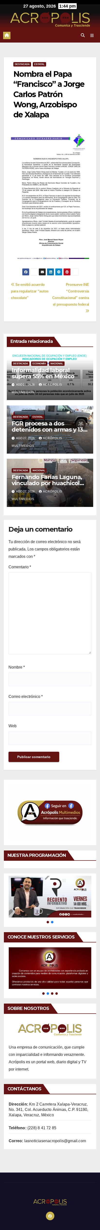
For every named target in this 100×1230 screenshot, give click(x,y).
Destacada (22, 64)
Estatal (39, 64)
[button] (83, 35)
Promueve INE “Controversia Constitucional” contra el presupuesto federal (70, 294)
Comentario (19, 567)
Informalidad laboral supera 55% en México (43, 373)
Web (12, 726)
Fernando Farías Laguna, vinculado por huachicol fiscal (47, 483)
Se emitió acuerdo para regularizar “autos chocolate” (30, 291)
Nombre (16, 667)
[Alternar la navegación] (92, 35)
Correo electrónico (25, 696)
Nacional (56, 363)
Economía (39, 363)
